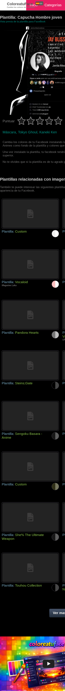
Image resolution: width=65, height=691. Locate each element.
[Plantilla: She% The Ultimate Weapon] (30, 517)
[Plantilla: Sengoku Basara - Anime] (30, 416)
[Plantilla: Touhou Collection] (30, 568)
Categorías (53, 5)
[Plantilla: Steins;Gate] (30, 365)
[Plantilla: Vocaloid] (30, 264)
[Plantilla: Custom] (30, 214)
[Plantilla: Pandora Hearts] (30, 315)
